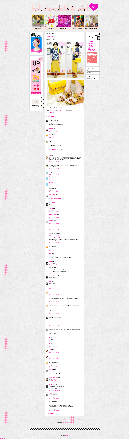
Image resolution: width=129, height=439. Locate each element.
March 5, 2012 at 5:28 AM (54, 137)
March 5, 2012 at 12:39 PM (54, 217)
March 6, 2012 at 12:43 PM (54, 352)
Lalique (50, 253)
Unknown (51, 244)
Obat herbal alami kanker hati (55, 149)
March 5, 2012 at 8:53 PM (54, 301)
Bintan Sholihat (52, 328)
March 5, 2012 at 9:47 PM (54, 313)
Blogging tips (2, 438)
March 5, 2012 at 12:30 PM (54, 211)
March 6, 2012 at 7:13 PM (54, 375)
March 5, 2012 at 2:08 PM (54, 242)
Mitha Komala (52, 384)
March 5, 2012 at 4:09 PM (54, 279)
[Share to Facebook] (70, 110)
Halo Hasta (51, 220)
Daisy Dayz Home (52, 380)
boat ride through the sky (54, 311)
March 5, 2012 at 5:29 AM (54, 147)
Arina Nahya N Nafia (53, 140)
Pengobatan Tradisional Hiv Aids (55, 237)
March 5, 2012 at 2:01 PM (54, 235)
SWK (50, 155)
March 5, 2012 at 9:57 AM (54, 185)
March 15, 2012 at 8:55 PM (54, 410)
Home (64, 419)
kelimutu (50, 163)
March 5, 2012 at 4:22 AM (54, 131)
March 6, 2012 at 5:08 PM (54, 366)
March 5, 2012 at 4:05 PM (54, 273)
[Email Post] (64, 110)
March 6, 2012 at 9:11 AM (54, 346)
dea (49, 337)
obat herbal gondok (53, 214)
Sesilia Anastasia (52, 360)
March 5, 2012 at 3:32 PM (54, 258)
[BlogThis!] (67, 110)
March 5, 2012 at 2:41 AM (54, 125)
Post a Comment (51, 413)
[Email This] (66, 110)
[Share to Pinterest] (71, 110)
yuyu (50, 231)
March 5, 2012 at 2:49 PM (54, 250)
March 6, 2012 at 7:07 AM (54, 334)
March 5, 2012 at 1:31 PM (54, 229)
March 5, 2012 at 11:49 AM (54, 206)
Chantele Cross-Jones (53, 377)
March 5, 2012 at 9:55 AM (54, 174)
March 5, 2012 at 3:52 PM (54, 264)
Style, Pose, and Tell (53, 397)
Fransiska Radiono (53, 275)
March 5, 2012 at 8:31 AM (54, 161)
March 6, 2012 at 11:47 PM (54, 382)
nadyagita (51, 392)
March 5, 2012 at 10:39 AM (54, 191)
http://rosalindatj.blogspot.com (55, 198)
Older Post (80, 419)
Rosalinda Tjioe (52, 194)
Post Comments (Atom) (67, 422)
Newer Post (48, 419)
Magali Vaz (51, 128)
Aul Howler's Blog (52, 202)
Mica (50, 281)
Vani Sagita (51, 316)
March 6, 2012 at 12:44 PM (54, 358)
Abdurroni (51, 226)
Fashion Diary (51, 112)
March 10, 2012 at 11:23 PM (54, 390)
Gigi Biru (51, 208)
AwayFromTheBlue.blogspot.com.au (56, 286)
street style (51, 170)
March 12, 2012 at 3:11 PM (54, 398)
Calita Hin (51, 369)
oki (49, 296)
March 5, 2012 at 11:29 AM (54, 200)
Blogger (66, 435)
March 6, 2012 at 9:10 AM (54, 340)
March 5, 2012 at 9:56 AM (54, 180)
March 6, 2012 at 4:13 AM (54, 325)
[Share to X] (68, 110)
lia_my (50, 261)
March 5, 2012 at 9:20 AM (54, 168)
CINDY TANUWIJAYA (53, 118)
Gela (50, 304)
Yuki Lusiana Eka (52, 291)
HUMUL (50, 349)
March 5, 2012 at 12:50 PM (54, 223)
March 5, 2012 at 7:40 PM (54, 294)
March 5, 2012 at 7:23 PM (54, 288)
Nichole (50, 134)
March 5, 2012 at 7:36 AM (54, 152)
